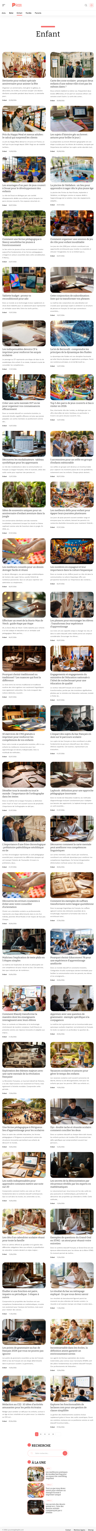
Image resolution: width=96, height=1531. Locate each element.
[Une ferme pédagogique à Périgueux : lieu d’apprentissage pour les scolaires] (24, 1111)
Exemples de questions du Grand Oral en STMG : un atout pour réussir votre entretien (70, 1240)
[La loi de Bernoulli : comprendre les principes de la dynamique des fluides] (72, 333)
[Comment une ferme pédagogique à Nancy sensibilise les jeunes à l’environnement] (24, 223)
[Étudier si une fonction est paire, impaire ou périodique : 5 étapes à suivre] (24, 1275)
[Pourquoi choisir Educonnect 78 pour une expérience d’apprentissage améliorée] (72, 942)
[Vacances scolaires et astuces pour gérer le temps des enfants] (72, 1055)
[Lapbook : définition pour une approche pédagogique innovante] (72, 775)
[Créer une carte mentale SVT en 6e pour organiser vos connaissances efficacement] (24, 387)
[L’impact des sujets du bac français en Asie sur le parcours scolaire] (72, 718)
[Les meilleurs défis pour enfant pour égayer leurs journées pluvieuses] (72, 494)
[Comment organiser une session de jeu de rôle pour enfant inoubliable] (72, 223)
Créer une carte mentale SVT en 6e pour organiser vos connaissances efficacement (21, 406)
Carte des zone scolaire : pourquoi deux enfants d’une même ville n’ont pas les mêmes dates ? (71, 83)
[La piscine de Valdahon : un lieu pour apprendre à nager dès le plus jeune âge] (72, 169)
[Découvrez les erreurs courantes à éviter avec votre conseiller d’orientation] (24, 885)
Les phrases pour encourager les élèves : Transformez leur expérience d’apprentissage (71, 623)
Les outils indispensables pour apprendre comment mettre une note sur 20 (22, 1183)
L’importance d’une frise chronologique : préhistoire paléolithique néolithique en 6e (24, 847)
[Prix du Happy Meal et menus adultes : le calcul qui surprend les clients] (24, 119)
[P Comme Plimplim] (16, 5)
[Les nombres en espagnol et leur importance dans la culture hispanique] (72, 551)
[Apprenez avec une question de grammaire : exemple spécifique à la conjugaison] (72, 998)
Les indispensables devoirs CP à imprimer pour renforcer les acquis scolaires (21, 352)
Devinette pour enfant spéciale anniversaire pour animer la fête (20, 82)
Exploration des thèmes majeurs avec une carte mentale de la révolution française (22, 1073)
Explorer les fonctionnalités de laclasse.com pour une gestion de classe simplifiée (68, 1407)
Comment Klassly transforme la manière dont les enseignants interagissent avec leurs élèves (19, 1017)
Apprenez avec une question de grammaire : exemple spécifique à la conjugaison (69, 1017)
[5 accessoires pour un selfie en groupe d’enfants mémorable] (72, 444)
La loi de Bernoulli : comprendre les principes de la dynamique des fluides (71, 351)
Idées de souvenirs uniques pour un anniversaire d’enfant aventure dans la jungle (23, 513)
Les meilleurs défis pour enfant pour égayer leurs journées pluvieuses (70, 512)
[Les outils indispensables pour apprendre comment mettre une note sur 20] (24, 1165)
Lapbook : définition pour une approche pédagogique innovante (71, 792)
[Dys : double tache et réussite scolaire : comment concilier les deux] (72, 1111)
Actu (48, 1468)
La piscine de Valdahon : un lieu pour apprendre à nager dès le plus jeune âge (72, 187)
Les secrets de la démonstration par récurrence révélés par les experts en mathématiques (70, 1183)
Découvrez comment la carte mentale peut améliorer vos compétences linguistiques (70, 847)
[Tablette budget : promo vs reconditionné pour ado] (24, 280)
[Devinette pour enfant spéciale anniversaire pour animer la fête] (24, 65)
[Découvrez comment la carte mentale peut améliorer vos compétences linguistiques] (72, 828)
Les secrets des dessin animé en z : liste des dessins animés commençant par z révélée (55, 1508)
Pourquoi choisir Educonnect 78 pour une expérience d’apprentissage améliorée (70, 960)
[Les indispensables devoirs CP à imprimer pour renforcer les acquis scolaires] (24, 333)
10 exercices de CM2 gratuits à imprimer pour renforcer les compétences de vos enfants (18, 737)
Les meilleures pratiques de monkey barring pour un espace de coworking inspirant (57, 1475)
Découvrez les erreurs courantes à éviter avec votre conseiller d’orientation (21, 904)
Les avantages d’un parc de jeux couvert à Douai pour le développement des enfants (24, 188)
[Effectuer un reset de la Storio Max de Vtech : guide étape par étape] (24, 605)
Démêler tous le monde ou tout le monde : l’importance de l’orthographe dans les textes (23, 793)
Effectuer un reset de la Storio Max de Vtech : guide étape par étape (22, 622)
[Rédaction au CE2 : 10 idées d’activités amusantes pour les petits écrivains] (24, 1388)
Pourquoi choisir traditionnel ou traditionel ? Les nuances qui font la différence (21, 677)
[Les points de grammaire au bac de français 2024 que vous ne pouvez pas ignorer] (24, 1332)
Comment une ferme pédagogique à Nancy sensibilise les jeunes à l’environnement (21, 242)
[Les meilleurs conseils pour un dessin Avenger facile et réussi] (24, 551)
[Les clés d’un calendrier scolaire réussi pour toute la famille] (24, 1222)
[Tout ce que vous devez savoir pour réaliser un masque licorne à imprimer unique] (36, 1490)
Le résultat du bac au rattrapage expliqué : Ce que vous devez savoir (69, 1293)
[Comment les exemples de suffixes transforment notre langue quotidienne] (72, 885)
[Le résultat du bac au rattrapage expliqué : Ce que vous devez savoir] (72, 1275)
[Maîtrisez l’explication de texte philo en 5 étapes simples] (24, 942)
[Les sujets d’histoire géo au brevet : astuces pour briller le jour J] (72, 119)
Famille (49, 1485)
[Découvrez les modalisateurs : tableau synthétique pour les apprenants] (24, 444)
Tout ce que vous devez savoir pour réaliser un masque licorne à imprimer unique (56, 1491)
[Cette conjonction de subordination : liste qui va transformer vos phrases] (72, 280)
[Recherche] (86, 5)
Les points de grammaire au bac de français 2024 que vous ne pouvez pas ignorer (23, 1350)
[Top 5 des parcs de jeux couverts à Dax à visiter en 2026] (72, 387)
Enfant (4, 100)
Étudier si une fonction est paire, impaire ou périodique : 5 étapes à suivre (20, 1294)
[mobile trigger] (4, 5)
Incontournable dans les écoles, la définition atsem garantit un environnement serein (69, 1350)
